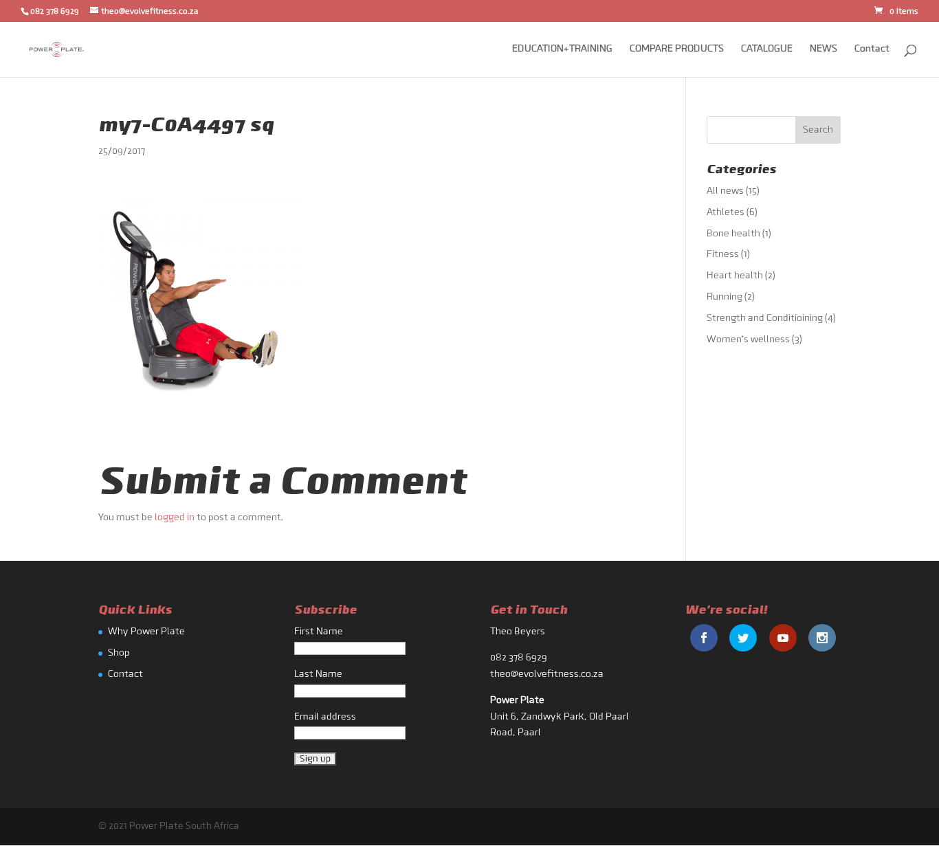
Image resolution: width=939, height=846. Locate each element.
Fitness (723, 254)
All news (725, 191)
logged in (175, 518)
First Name (318, 632)
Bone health (733, 234)
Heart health (735, 276)
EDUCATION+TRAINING (562, 49)
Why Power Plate (146, 632)
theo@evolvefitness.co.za (547, 674)
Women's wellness (748, 340)
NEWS (823, 49)
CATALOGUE (767, 49)
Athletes (725, 213)
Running (724, 297)
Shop (119, 653)
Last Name (318, 674)
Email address (325, 717)
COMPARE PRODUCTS (677, 49)
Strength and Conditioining (765, 318)
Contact (872, 49)
